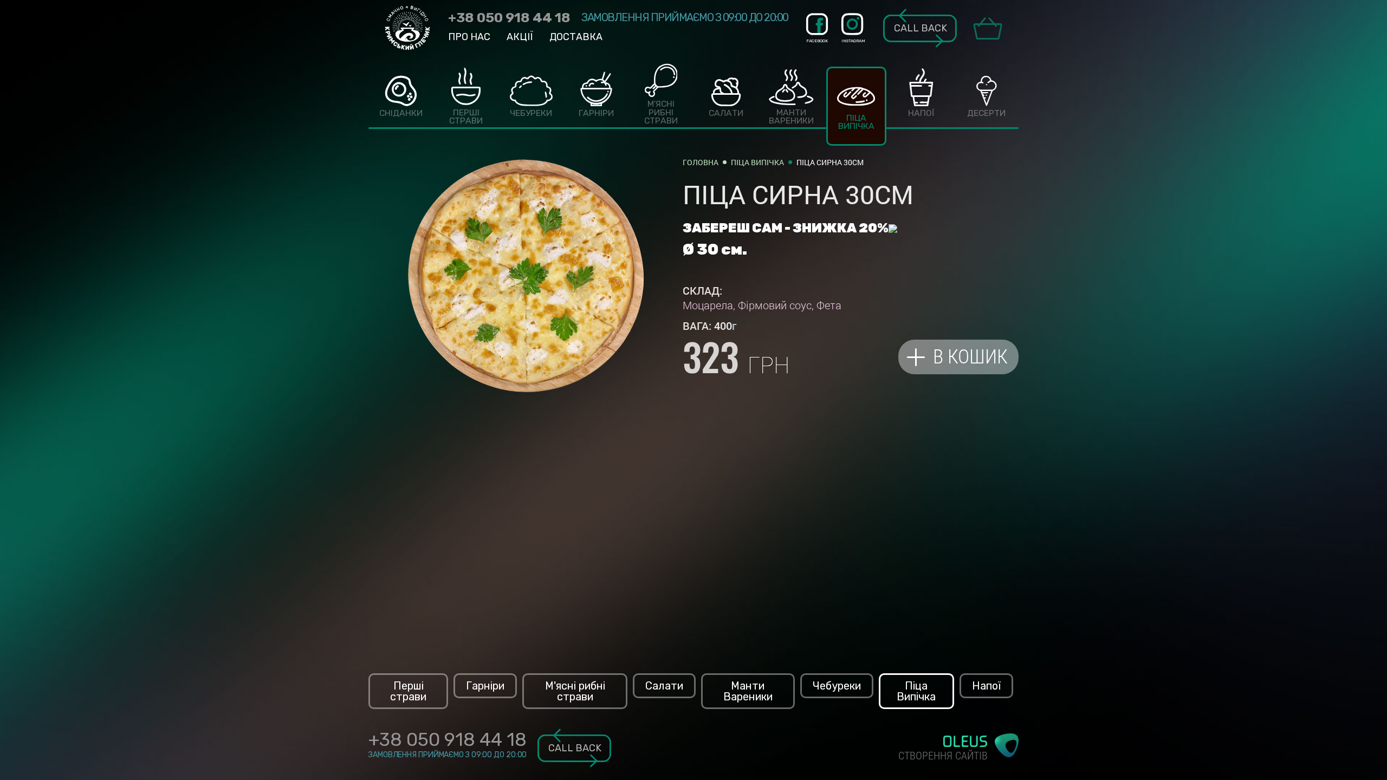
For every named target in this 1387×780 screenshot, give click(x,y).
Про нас (469, 37)
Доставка (575, 37)
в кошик (970, 357)
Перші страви (408, 691)
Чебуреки (837, 685)
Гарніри (485, 685)
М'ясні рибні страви (575, 691)
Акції (520, 37)
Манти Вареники (748, 691)
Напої (986, 685)
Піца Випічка (916, 691)
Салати (664, 685)
